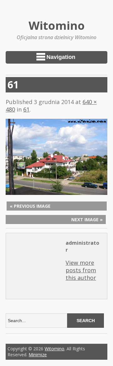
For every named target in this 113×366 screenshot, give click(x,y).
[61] (56, 192)
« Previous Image (30, 206)
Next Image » (87, 219)
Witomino (57, 25)
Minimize (38, 355)
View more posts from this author (81, 270)
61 (26, 109)
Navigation (60, 57)
